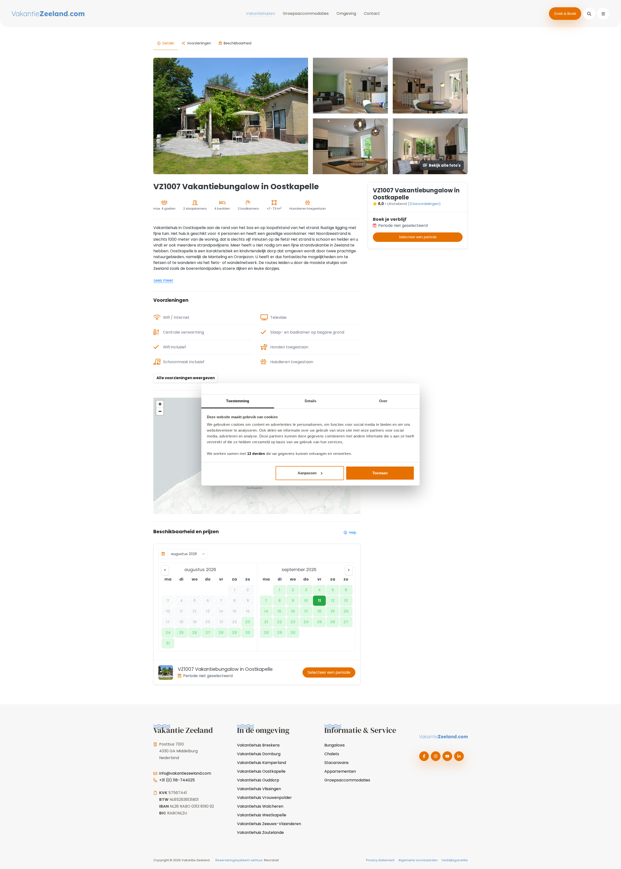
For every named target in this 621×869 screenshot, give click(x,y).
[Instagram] (436, 756)
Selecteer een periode (329, 672)
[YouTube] (447, 756)
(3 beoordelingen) (424, 203)
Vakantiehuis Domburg (258, 754)
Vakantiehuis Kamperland (261, 762)
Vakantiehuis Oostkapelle (261, 771)
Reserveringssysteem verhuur (239, 860)
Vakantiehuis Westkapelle (261, 815)
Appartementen (340, 771)
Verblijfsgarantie (454, 860)
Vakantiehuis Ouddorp (258, 780)
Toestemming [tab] (237, 401)
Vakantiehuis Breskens (258, 745)
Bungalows (334, 745)
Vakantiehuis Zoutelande (260, 832)
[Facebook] (424, 756)
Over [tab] (383, 401)
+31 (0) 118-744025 (177, 780)
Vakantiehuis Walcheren (260, 806)
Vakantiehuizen (260, 13)
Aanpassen (307, 473)
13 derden (256, 453)
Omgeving (346, 13)
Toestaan (380, 473)
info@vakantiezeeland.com (185, 773)
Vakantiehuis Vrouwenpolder (264, 797)
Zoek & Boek (565, 13)
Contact (372, 13)
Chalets (331, 754)
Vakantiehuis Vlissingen (259, 789)
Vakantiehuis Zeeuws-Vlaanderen (269, 824)
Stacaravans (336, 762)
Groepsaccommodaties (306, 13)
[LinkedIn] (459, 756)
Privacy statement (380, 860)
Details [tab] (311, 401)
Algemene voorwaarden (418, 860)
